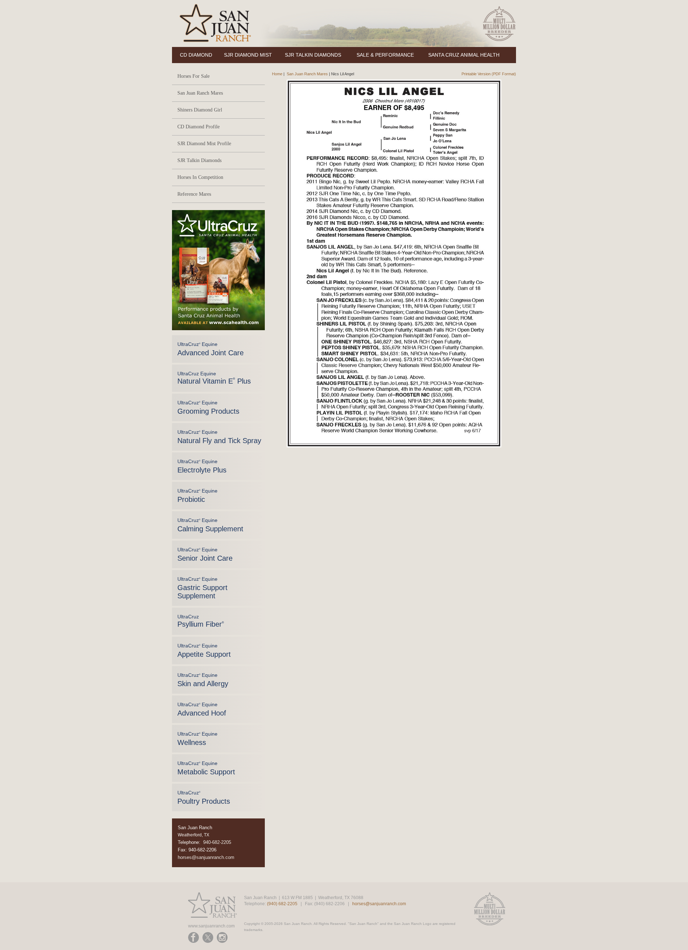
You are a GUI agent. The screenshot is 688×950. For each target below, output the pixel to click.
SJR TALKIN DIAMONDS (313, 55)
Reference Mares (194, 194)
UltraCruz (200, 621)
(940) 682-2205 (282, 903)
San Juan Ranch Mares (200, 93)
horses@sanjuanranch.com (206, 857)
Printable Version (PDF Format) (489, 74)
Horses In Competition (200, 177)
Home (277, 74)
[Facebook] (193, 937)
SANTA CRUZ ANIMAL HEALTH (464, 55)
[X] (207, 937)
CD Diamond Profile (198, 126)
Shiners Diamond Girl (199, 110)
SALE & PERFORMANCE (385, 55)
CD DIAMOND (196, 55)
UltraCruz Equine (210, 349)
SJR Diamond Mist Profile (204, 143)
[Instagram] (222, 937)
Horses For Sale (193, 76)
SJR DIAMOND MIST (248, 55)
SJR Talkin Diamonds (199, 160)
